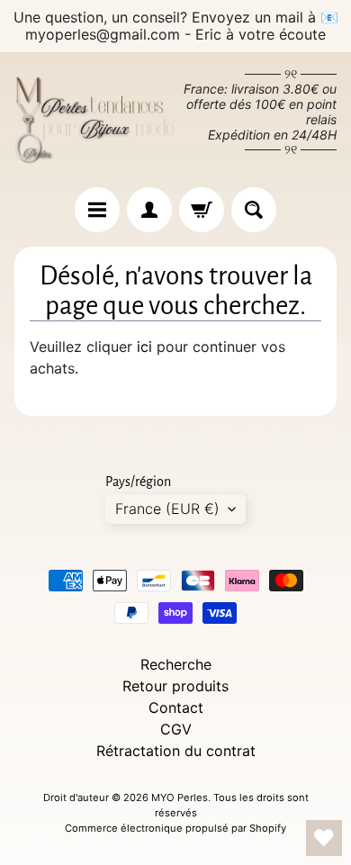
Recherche (176, 664)
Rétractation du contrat (176, 751)
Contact (175, 707)
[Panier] (201, 209)
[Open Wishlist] (324, 838)
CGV (176, 729)
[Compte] (149, 209)
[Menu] (97, 209)
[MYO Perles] (95, 120)
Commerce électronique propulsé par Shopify (175, 828)
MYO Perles (179, 797)
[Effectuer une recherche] (253, 209)
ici (144, 347)
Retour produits (175, 686)
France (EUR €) (167, 509)
